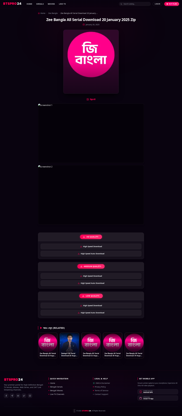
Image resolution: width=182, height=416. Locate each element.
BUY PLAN (173, 4)
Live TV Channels (57, 394)
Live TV (62, 4)
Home (29, 4)
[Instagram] (30, 396)
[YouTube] (18, 396)
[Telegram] (12, 396)
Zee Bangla (53, 13)
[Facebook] (6, 396)
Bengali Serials (56, 387)
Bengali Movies (56, 390)
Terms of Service (101, 390)
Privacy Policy (100, 387)
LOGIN (157, 4)
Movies (51, 4)
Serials (40, 4)
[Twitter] (24, 396)
